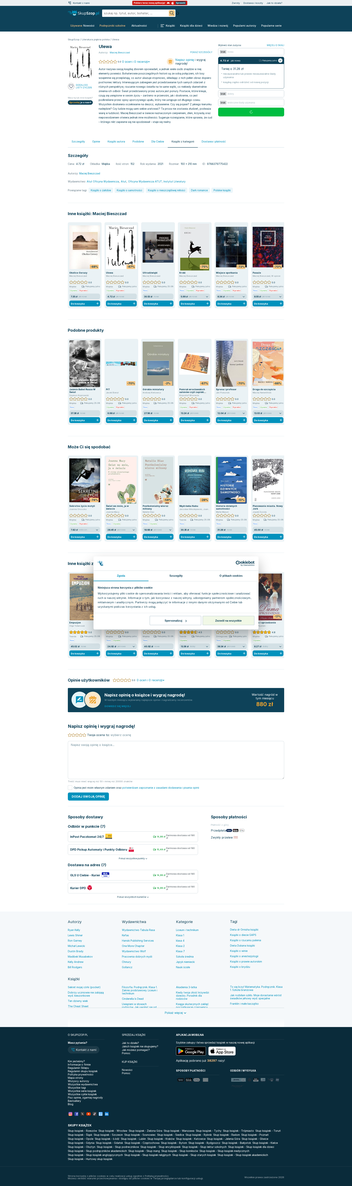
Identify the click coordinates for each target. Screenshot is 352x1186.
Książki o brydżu (240, 966)
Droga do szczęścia (264, 389)
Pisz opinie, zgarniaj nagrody (85, 1097)
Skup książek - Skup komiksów (179, 1150)
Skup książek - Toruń (268, 1130)
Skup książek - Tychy (208, 1130)
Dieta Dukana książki (242, 945)
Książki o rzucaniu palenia (245, 940)
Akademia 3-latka (186, 987)
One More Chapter (133, 945)
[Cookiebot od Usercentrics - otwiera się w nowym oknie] (238, 563)
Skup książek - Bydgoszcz (204, 1142)
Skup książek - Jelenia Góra (223, 1138)
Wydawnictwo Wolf (134, 951)
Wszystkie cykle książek (82, 1094)
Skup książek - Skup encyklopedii (160, 1146)
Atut (123, 181)
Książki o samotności (129, 190)
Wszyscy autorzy (78, 1081)
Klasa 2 (180, 945)
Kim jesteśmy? (76, 1061)
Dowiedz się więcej (117, 706)
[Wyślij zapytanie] (172, 13)
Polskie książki (222, 190)
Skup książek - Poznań (255, 1134)
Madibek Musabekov (80, 956)
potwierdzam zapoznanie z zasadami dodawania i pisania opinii (160, 787)
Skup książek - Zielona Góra (145, 1130)
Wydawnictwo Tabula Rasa (138, 929)
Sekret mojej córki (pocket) (84, 987)
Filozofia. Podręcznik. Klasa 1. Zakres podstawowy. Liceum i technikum (139, 990)
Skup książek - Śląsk (80, 1134)
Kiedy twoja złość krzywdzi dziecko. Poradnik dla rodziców (192, 995)
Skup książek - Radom (226, 1134)
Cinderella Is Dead (133, 998)
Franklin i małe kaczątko (244, 1003)
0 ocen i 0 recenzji (135, 61)
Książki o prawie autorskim (246, 961)
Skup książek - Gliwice (255, 1138)
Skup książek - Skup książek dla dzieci (251, 1146)
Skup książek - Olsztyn (81, 1146)
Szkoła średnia (185, 956)
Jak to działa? (274, 2)
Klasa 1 (180, 935)
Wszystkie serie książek (82, 1090)
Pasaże (257, 272)
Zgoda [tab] (121, 575)
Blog (70, 1104)
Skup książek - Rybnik (199, 1134)
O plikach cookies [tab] (231, 575)
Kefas (125, 935)
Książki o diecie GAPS (243, 934)
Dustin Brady (75, 951)
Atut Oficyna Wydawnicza (103, 181)
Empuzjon (75, 622)
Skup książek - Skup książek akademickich (242, 1154)
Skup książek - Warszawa (179, 1130)
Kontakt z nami (81, 2)
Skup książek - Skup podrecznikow (118, 1146)
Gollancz (127, 967)
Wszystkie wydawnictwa (83, 1084)
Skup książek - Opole (80, 1138)
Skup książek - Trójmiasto (238, 1130)
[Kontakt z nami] (70, 3)
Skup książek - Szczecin (108, 1134)
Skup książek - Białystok (236, 1142)
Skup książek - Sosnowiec (140, 1134)
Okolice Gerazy (78, 272)
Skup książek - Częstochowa (142, 1142)
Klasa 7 (180, 951)
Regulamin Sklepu (78, 1067)
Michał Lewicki (76, 945)
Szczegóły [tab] (176, 575)
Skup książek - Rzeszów (82, 1130)
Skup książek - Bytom (174, 1142)
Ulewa (109, 272)
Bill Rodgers (75, 967)
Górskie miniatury (153, 389)
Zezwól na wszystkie (228, 620)
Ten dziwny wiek (78, 1000)
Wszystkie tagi (77, 1087)
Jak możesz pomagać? (136, 1049)
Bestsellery (74, 1100)
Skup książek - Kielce (265, 1142)
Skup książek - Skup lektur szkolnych (204, 1146)
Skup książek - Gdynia (81, 1142)
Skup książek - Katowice (191, 1138)
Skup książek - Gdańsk (109, 1142)
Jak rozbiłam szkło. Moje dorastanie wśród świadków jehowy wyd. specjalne (255, 997)
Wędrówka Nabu (188, 506)
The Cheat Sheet (78, 1006)
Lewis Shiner (75, 935)
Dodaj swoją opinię (88, 796)
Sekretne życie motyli (82, 506)
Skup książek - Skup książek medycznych (224, 1150)
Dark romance (199, 190)
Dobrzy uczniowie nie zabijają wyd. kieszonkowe (86, 994)
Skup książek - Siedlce (170, 1134)
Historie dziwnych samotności (226, 507)
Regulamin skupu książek (83, 1071)
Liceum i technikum (187, 929)
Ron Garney (75, 940)
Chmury (126, 961)
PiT (108, 389)
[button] (83, 1050)
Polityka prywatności (80, 1074)
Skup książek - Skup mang (144, 1150)
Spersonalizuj (173, 620)
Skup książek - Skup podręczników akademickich (97, 1150)
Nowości (127, 1069)
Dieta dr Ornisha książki (244, 929)
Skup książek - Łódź (107, 1138)
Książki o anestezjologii (244, 956)
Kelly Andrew (75, 961)
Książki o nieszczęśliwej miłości (166, 190)
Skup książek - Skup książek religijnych (147, 1154)
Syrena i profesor (226, 389)
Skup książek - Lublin (133, 1138)
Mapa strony (75, 1077)
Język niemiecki (185, 961)
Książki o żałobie (101, 190)
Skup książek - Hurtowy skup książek (90, 1159)
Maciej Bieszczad (110, 213)
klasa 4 (180, 940)
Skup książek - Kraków (161, 1138)
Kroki (182, 272)
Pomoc (126, 1053)
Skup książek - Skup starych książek (194, 1154)
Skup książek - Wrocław (112, 1130)
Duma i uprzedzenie (264, 622)
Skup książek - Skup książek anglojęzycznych (95, 1154)
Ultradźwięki (150, 272)
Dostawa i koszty (253, 2)
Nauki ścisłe (183, 967)
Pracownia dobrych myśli (137, 956)
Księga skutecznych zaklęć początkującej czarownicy (192, 1005)
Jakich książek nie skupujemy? (140, 1046)
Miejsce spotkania (227, 272)
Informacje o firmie (79, 1064)
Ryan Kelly (74, 929)
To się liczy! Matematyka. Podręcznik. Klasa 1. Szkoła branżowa (256, 988)
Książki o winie (238, 950)
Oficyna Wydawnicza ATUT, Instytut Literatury (157, 181)
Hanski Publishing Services (138, 940)
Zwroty (236, 2)
